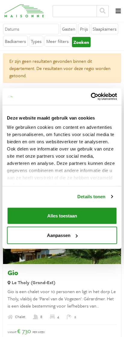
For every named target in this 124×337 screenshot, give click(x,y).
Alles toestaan (62, 215)
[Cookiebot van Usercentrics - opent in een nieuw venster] (90, 97)
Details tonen (91, 196)
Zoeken (102, 11)
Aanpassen (58, 235)
